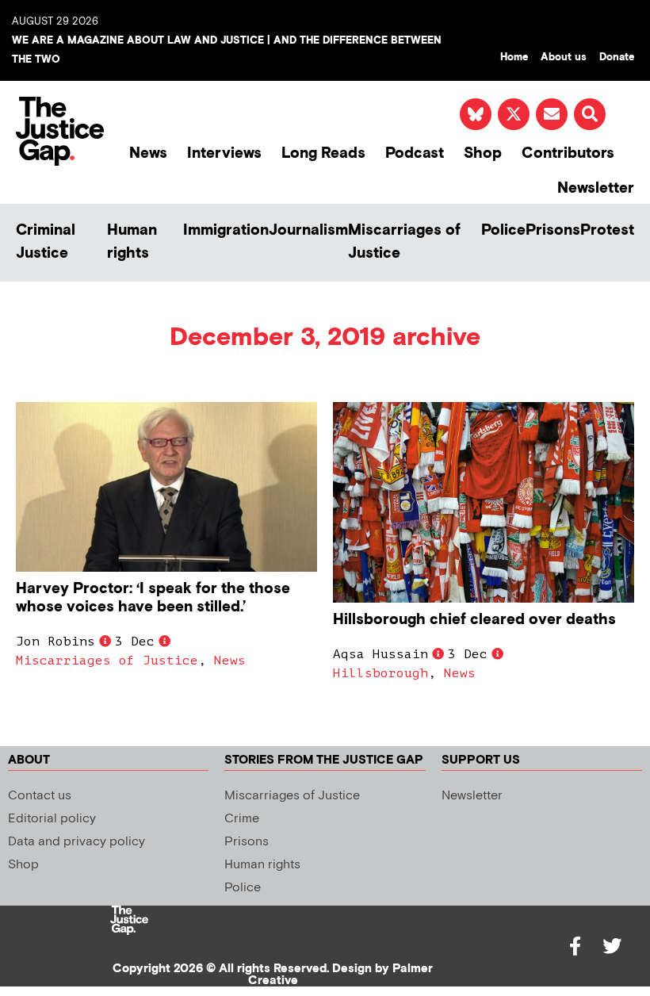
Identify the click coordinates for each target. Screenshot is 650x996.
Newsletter (595, 188)
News (148, 153)
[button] (590, 114)
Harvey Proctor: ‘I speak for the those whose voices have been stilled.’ (153, 598)
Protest (607, 230)
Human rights (132, 241)
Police (503, 230)
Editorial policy (52, 818)
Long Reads (323, 153)
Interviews (224, 153)
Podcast (414, 153)
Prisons (553, 230)
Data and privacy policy (76, 841)
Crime (241, 818)
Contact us (39, 795)
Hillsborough (380, 673)
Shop (483, 153)
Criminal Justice (45, 241)
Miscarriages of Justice (404, 241)
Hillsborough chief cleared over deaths (474, 620)
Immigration (226, 230)
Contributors (568, 153)
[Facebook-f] (575, 946)
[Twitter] (611, 946)
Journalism (308, 230)
